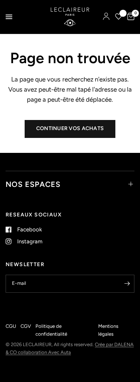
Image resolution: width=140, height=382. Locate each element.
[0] (129, 17)
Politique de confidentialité (51, 330)
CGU (11, 326)
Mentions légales (108, 330)
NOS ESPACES (33, 184)
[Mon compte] (106, 17)
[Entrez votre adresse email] (126, 284)
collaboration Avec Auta (44, 352)
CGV (26, 326)
